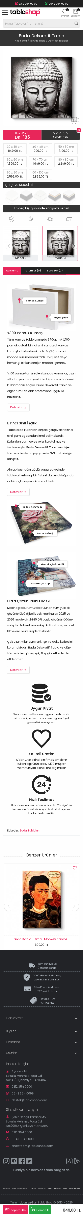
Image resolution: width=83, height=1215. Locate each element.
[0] (64, 13)
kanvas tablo (42, 1170)
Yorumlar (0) (32, 270)
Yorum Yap (60, 137)
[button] (74, 246)
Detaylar (16, 407)
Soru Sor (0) (55, 270)
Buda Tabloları (29, 830)
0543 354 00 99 (58, 3)
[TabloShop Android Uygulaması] (77, 1161)
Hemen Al (42, 1210)
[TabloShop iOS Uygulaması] (69, 1161)
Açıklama (12, 270)
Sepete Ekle (18, 1210)
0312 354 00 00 (27, 3)
